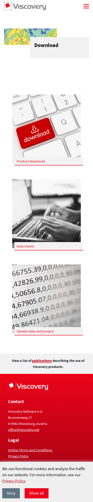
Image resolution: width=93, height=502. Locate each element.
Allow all (36, 493)
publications (42, 360)
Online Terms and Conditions (30, 450)
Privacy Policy (13, 480)
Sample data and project (35, 331)
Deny (11, 493)
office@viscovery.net (23, 429)
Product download (31, 161)
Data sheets (25, 246)
